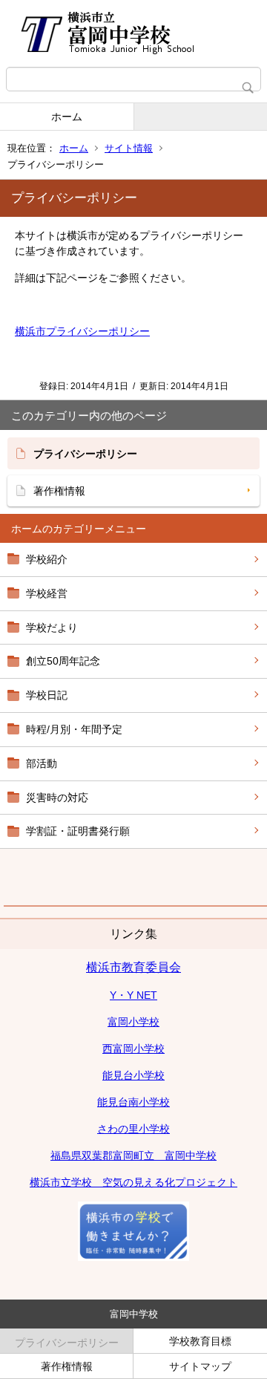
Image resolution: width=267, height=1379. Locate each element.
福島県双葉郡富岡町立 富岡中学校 (133, 1155)
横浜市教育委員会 (133, 967)
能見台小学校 (133, 1075)
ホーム (66, 117)
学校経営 (46, 593)
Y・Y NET (133, 995)
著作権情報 (59, 491)
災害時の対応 (57, 797)
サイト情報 (129, 148)
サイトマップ (200, 1366)
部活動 (41, 763)
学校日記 (46, 695)
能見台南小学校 (133, 1102)
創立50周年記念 (63, 661)
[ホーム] (133, 33)
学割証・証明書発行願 (78, 831)
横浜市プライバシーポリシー (82, 331)
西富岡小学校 (133, 1048)
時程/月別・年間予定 (74, 729)
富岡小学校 (133, 1022)
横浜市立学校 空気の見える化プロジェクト (133, 1182)
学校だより (52, 627)
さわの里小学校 (133, 1129)
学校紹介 (46, 559)
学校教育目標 (200, 1341)
